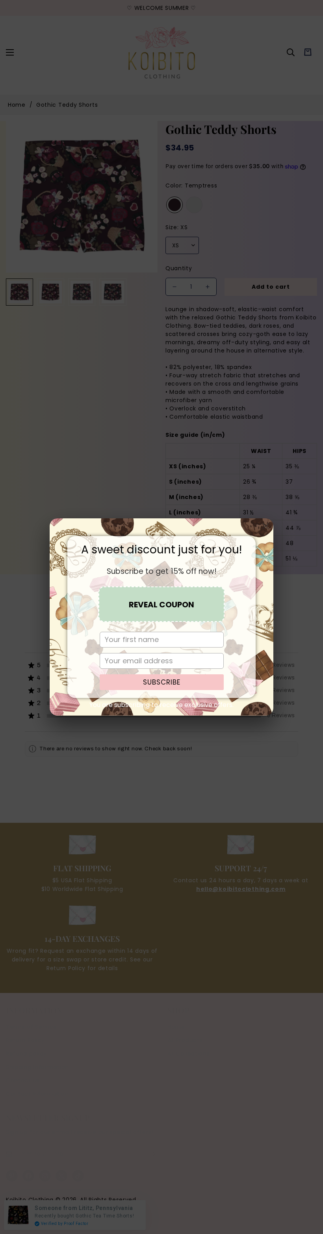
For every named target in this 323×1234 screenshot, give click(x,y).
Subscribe (161, 682)
